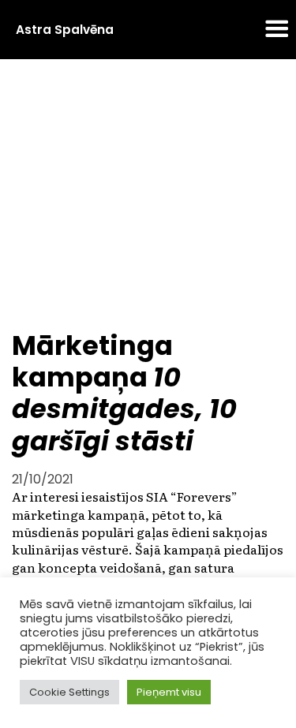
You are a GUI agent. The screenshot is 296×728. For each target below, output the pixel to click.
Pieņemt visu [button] (169, 692)
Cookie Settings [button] (69, 692)
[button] (277, 30)
